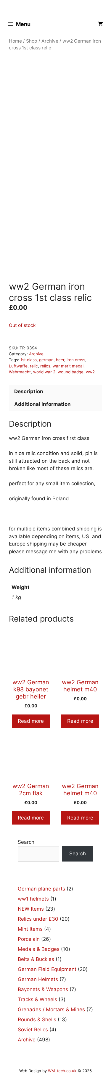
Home (15, 41)
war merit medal (68, 366)
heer (60, 359)
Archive (49, 41)
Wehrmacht (20, 372)
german (46, 359)
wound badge (70, 372)
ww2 (90, 372)
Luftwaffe (18, 366)
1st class (28, 359)
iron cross (76, 359)
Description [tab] (28, 391)
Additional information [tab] (42, 404)
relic (34, 366)
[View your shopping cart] (100, 24)
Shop (31, 41)
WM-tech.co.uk (62, 1070)
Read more (31, 721)
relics (45, 366)
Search (26, 842)
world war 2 (44, 372)
